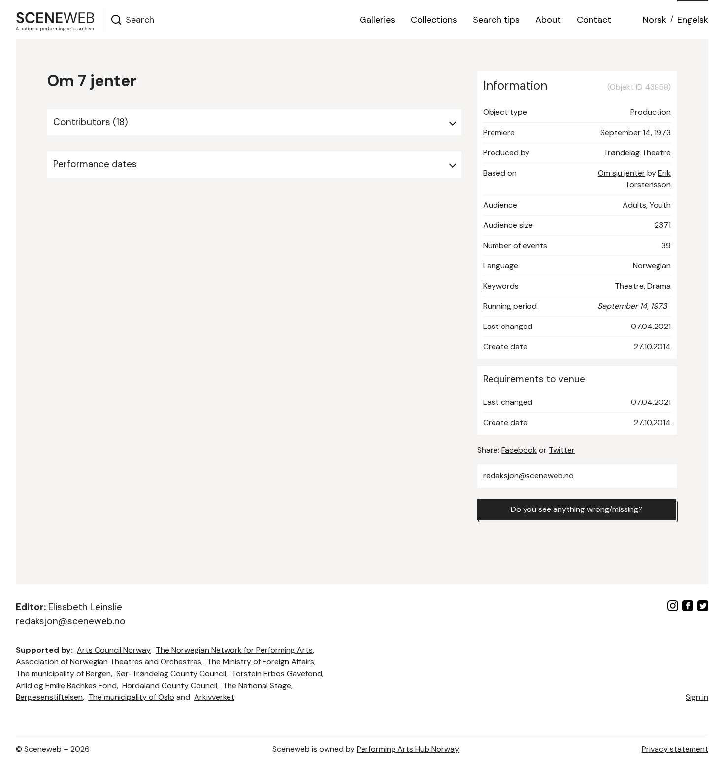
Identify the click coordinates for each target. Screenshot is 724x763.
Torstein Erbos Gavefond (276, 673)
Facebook (519, 450)
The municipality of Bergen (63, 673)
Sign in (697, 697)
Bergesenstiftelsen (49, 697)
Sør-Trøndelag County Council (171, 673)
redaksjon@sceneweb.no (528, 476)
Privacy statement (675, 749)
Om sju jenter (621, 173)
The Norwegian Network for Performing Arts (234, 650)
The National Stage (257, 685)
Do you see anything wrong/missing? (577, 509)
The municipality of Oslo (131, 697)
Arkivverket (214, 697)
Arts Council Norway (113, 650)
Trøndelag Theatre (637, 152)
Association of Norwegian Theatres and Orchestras (108, 661)
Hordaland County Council (169, 685)
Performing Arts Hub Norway (408, 749)
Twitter (562, 450)
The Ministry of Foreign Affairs (260, 661)
